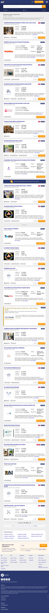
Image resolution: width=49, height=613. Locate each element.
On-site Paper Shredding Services (12, 367)
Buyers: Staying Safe (42, 562)
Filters (6, 10)
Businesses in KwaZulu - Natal (37, 534)
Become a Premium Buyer (5, 566)
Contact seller (42, 37)
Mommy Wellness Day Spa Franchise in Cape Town (16, 103)
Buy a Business (4, 558)
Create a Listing (13, 558)
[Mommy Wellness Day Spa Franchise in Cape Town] (8, 110)
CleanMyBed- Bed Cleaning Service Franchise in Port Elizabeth (19, 160)
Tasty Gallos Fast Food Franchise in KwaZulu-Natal (17, 287)
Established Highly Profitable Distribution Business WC (17, 84)
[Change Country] (32, 2)
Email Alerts (3, 568)
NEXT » (36, 526)
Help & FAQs (40, 558)
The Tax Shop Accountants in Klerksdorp (14, 347)
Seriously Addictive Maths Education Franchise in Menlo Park (19, 405)
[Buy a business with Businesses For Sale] (6, 2)
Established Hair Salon (9, 268)
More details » (35, 34)
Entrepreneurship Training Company (13, 206)
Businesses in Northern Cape (23, 538)
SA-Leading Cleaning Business (11, 387)
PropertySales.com (4, 604)
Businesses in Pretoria (8, 534)
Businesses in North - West (36, 536)
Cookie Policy (3, 599)
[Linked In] (4, 579)
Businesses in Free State (9, 538)
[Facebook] (6, 579)
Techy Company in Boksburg (11, 228)
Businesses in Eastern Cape (9, 536)
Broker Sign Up (13, 560)
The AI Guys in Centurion (10, 463)
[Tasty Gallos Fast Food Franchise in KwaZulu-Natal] (8, 296)
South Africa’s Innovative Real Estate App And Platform (18, 64)
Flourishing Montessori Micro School (13, 140)
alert (44, 10)
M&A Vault (31, 558)
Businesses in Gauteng (22, 534)
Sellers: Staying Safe (42, 560)
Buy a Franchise (4, 560)
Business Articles (23, 560)
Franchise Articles (23, 562)
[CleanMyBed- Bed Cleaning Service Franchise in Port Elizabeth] (8, 169)
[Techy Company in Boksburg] (8, 236)
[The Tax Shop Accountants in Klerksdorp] (8, 356)
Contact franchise (41, 60)
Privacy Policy (28, 550)
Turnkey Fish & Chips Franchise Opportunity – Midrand (17, 185)
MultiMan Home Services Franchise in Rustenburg (16, 42)
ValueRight (31, 560)
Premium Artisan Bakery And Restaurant (14, 121)
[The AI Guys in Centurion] (8, 473)
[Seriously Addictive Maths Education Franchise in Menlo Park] (8, 413)
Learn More (41, 324)
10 (33, 526)
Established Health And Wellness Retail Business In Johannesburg (20, 328)
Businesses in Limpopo (22, 536)
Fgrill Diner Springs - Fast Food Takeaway (14, 505)
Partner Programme (4, 609)
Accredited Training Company (11, 248)
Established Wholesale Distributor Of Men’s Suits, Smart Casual (20, 22)
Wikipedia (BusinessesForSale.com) (43, 567)
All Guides (21, 558)
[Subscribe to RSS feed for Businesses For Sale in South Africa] (9, 579)
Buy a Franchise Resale (4, 563)
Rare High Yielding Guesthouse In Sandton (14, 444)
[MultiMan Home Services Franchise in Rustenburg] (8, 52)
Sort (25, 10)
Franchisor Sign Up (14, 562)
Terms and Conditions (5, 595)
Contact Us (40, 564)
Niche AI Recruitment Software (12, 425)
